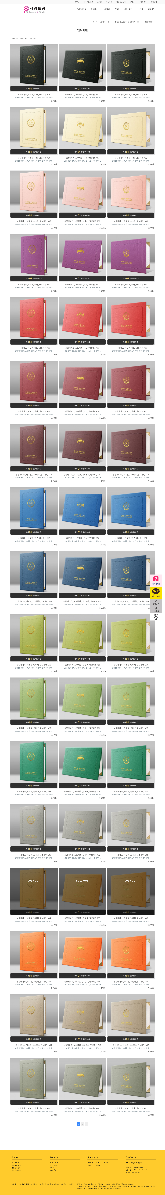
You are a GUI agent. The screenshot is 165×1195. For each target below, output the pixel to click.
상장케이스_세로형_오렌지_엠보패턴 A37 (34, 981)
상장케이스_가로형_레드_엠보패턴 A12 (131, 347)
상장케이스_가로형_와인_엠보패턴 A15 (131, 411)
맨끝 (86, 1124)
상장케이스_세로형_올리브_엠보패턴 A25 (34, 728)
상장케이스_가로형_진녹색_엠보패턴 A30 (131, 791)
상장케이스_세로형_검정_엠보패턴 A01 (34, 94)
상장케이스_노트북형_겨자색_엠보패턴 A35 (82, 918)
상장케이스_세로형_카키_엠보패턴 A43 (34, 1108)
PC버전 (70, 1184)
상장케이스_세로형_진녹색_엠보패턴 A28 (34, 791)
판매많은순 (14, 38)
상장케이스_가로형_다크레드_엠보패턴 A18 (131, 474)
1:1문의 (53, 1170)
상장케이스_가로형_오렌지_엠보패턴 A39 (131, 981)
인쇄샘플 (151, 9)
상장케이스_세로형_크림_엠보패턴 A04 (34, 157)
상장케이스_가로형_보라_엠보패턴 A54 (131, 284)
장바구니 (133, 2)
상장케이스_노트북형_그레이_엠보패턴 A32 (82, 854)
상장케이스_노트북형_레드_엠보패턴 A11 (82, 347)
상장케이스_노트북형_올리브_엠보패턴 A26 (82, 728)
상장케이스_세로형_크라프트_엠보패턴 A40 (34, 1044)
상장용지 (107, 9)
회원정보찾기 (121, 2)
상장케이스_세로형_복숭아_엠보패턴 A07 (34, 221)
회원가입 (109, 2)
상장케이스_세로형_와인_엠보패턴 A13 (34, 411)
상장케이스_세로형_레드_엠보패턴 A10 (34, 347)
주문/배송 (54, 1163)
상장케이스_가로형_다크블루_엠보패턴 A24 (131, 601)
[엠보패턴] (38, 10)
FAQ (52, 1167)
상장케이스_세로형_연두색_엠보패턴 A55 (34, 664)
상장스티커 (128, 9)
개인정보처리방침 (24, 1184)
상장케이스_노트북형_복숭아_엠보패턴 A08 (82, 221)
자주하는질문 (88, 2)
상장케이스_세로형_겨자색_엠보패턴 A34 (34, 918)
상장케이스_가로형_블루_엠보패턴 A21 (131, 538)
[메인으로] (93, 22)
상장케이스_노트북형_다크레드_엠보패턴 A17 (82, 474)
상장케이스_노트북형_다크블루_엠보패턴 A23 (82, 601)
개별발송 (140, 9)
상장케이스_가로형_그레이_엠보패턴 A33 (131, 854)
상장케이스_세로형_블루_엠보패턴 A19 (34, 538)
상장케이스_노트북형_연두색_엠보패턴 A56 (82, 664)
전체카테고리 (81, 9)
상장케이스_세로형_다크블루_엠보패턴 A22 (34, 601)
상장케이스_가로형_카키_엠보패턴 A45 (131, 1108)
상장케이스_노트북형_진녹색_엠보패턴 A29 (82, 791)
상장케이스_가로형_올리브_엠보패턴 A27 (131, 728)
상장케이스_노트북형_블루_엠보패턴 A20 (82, 538)
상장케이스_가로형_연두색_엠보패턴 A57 (131, 664)
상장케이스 (95, 9)
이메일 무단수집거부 (37, 1184)
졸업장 (117, 9)
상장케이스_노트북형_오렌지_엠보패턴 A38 (82, 981)
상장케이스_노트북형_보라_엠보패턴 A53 (82, 284)
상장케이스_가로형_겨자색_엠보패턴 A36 (131, 918)
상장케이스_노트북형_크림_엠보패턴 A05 (82, 157)
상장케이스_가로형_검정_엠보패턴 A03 (131, 94)
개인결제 (143, 2)
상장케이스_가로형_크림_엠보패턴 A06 (131, 157)
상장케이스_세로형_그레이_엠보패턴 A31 (34, 854)
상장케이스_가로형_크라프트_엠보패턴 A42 (131, 1044)
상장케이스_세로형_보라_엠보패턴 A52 (34, 284)
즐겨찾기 (154, 2)
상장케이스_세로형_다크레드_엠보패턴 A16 (34, 474)
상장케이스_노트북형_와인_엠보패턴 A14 (82, 411)
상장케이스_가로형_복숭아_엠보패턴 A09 (131, 221)
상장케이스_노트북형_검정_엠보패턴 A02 (82, 94)
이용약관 (14, 1184)
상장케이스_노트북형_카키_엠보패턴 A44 (82, 1108)
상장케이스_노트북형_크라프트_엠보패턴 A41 (82, 1044)
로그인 (99, 2)
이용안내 (63, 1184)
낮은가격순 (23, 38)
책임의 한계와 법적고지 (52, 1184)
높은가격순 (32, 38)
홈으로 (77, 2)
